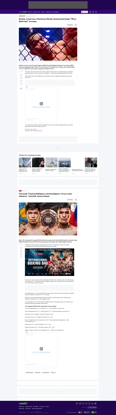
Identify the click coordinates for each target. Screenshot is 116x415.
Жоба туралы (21, 406)
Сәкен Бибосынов (45, 372)
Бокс (39, 11)
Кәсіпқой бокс (37, 372)
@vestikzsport (34, 129)
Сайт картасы (28, 408)
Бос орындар (41, 406)
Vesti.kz (21, 68)
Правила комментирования (37, 408)
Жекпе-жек (49, 11)
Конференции (21, 408)
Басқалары (56, 11)
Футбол (30, 11)
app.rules (32, 412)
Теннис (43, 11)
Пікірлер (71, 24)
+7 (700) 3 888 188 (92, 407)
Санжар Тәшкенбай (29, 372)
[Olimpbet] (84, 12)
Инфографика (35, 406)
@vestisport (27, 129)
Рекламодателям (28, 406)
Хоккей (35, 11)
